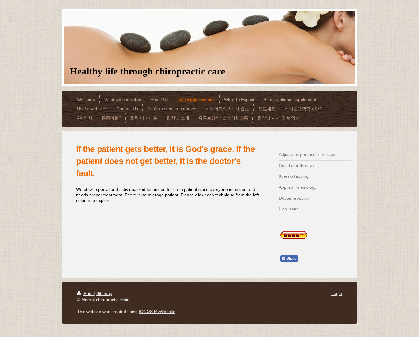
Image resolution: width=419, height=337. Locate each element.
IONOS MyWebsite (157, 311)
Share (291, 258)
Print (88, 293)
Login (336, 293)
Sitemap (104, 293)
